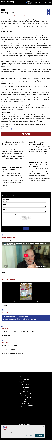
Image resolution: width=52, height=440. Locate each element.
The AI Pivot (26, 420)
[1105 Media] (26, 384)
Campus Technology (26, 395)
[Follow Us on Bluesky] (40, 2)
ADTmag (26, 389)
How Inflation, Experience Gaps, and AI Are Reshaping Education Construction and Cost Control (25, 240)
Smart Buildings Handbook (8, 349)
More (3, 272)
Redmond (26, 410)
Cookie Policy (40, 432)
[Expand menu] (50, 2)
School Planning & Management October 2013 (30, 124)
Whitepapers (7, 343)
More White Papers (7, 361)
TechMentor (26, 416)
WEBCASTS (6, 328)
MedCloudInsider (26, 404)
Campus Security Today (26, 393)
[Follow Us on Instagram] (43, 2)
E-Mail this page (6, 128)
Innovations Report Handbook (9, 345)
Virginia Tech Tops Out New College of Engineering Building (12, 169)
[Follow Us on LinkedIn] (36, 2)
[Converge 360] (26, 379)
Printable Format (16, 128)
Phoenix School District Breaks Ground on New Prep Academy (13, 144)
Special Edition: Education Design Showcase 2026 (26, 302)
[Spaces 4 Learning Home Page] (7, 2)
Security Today (26, 414)
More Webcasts (6, 335)
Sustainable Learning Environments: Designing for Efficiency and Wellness (19, 331)
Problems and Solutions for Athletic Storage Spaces (15, 316)
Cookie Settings (29, 435)
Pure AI (26, 408)
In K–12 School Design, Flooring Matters (11, 357)
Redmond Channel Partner (26, 412)
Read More (33, 319)
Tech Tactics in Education (26, 418)
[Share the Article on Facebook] (48, 9)
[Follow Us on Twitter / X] (37, 2)
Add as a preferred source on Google (30, 2)
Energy (3, 9)
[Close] (43, 426)
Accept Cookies (39, 435)
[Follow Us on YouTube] (45, 2)
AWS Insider (26, 391)
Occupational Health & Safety (26, 406)
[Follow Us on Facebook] (41, 2)
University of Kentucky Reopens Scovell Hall (37, 143)
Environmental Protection (26, 397)
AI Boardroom (26, 387)
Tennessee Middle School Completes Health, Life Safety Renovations (39, 164)
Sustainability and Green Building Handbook (12, 353)
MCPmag (26, 402)
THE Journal (26, 422)
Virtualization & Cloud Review (26, 424)
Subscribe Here (6, 305)
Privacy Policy (13, 214)
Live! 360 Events (26, 399)
